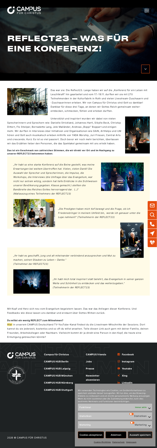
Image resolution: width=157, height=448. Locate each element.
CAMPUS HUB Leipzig (57, 368)
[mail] (152, 205)
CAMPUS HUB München (58, 375)
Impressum (131, 442)
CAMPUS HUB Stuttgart (58, 389)
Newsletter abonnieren (93, 377)
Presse (90, 368)
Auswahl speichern (140, 434)
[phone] (152, 224)
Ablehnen (116, 434)
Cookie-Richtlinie (102, 442)
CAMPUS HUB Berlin (56, 361)
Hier (9, 324)
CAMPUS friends (96, 354)
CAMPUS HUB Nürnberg (58, 382)
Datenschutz (118, 442)
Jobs (89, 361)
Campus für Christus (56, 354)
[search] (152, 214)
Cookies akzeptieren (91, 434)
